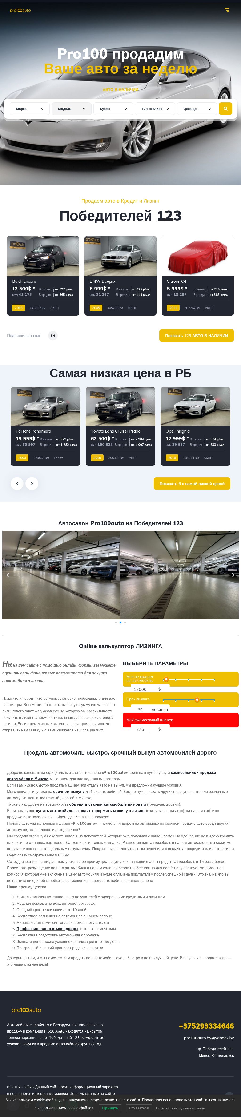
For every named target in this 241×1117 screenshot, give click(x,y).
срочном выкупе (69, 791)
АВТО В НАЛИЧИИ (120, 89)
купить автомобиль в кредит (63, 810)
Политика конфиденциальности (180, 1108)
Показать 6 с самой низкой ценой (192, 483)
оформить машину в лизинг (118, 810)
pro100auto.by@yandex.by (209, 1037)
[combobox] (30, 108)
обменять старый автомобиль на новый (107, 804)
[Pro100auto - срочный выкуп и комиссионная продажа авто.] (20, 10)
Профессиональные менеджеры (47, 928)
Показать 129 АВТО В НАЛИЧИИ (196, 335)
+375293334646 (206, 1025)
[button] (8, 575)
